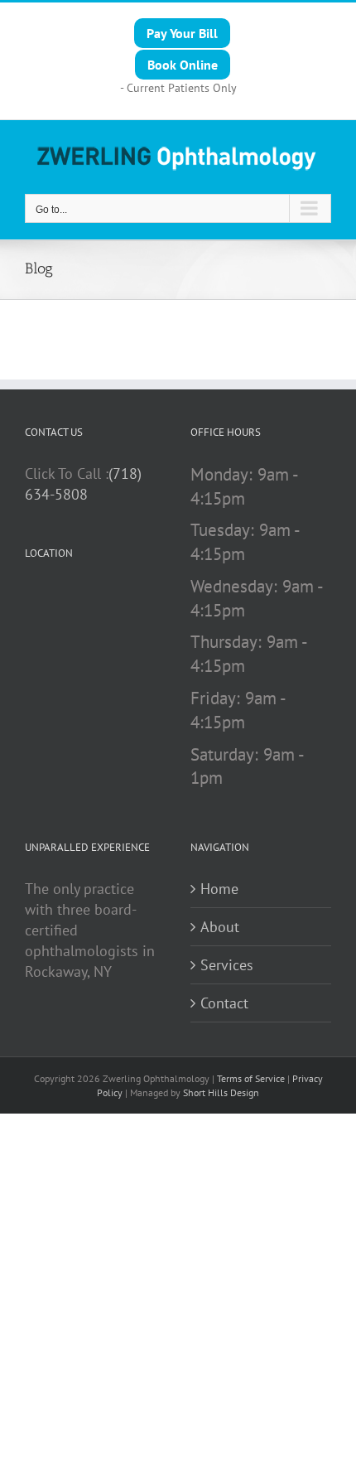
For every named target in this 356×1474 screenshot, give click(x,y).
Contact (224, 1002)
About (219, 926)
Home (219, 888)
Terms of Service (251, 1078)
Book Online (182, 64)
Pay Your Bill (182, 33)
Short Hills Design (221, 1092)
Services (226, 964)
